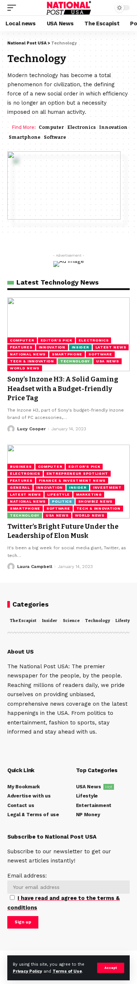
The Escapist (23, 621)
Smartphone (25, 137)
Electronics (81, 127)
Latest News (110, 347)
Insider (80, 347)
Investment (107, 487)
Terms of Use (67, 971)
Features (21, 347)
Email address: (63, 891)
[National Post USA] (68, 7)
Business (21, 466)
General (20, 487)
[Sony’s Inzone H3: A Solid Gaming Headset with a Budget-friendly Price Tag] (68, 334)
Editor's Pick (56, 340)
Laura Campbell (34, 566)
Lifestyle (58, 494)
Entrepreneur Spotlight (77, 473)
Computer (51, 127)
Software (55, 137)
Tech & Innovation (32, 361)
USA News (107, 361)
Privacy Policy (27, 971)
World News (24, 368)
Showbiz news (95, 501)
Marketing (89, 494)
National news (28, 354)
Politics (62, 501)
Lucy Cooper (31, 428)
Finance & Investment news (72, 480)
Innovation (113, 127)
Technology (75, 361)
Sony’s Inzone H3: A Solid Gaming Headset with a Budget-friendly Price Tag (62, 388)
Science (71, 621)
